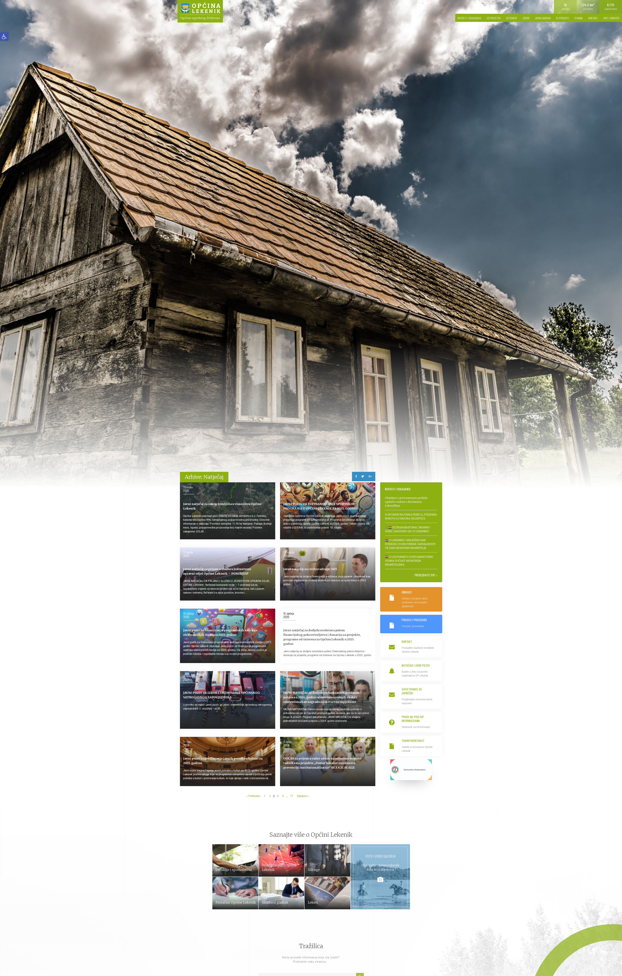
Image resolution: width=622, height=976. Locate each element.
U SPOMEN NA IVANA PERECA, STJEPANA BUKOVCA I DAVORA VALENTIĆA (411, 516)
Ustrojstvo (494, 18)
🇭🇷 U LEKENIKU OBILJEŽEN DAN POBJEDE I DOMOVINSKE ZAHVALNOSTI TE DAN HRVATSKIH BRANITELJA (410, 544)
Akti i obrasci (612, 18)
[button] (4, 36)
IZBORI (526, 18)
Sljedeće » (303, 796)
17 (291, 796)
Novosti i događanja (469, 18)
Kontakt (593, 18)
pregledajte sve (425, 575)
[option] (311, 244)
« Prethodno (253, 796)
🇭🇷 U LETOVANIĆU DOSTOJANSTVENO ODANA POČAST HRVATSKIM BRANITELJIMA (409, 560)
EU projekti (562, 18)
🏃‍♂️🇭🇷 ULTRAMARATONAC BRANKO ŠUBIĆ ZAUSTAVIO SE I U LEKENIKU (407, 529)
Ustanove (511, 18)
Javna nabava (543, 18)
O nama (579, 18)
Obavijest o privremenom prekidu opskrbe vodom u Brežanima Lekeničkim (406, 501)
